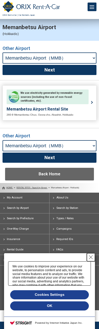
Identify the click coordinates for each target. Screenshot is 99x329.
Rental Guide (15, 249)
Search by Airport (18, 208)
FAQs (59, 249)
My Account (14, 197)
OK (49, 306)
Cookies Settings (49, 295)
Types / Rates (65, 218)
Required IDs (64, 239)
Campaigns (64, 228)
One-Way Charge (18, 228)
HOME (9, 188)
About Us (62, 197)
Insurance (13, 239)
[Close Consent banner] (91, 257)
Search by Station (67, 208)
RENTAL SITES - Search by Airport (31, 188)
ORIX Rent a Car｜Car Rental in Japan (19, 15)
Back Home (49, 174)
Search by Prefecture (20, 218)
